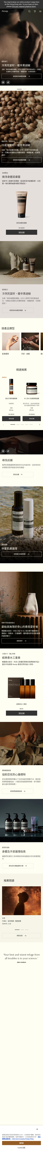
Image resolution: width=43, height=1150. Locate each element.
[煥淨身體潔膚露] (21, 205)
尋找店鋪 (21, 232)
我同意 (21, 1143)
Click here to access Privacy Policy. (23, 1139)
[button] (19, 89)
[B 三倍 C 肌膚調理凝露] (32, 387)
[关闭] (37, 1129)
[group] (11, 344)
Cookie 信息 (21, 1147)
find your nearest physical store (24, 6)
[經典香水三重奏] (21, 685)
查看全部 (20, 936)
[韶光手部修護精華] (11, 387)
